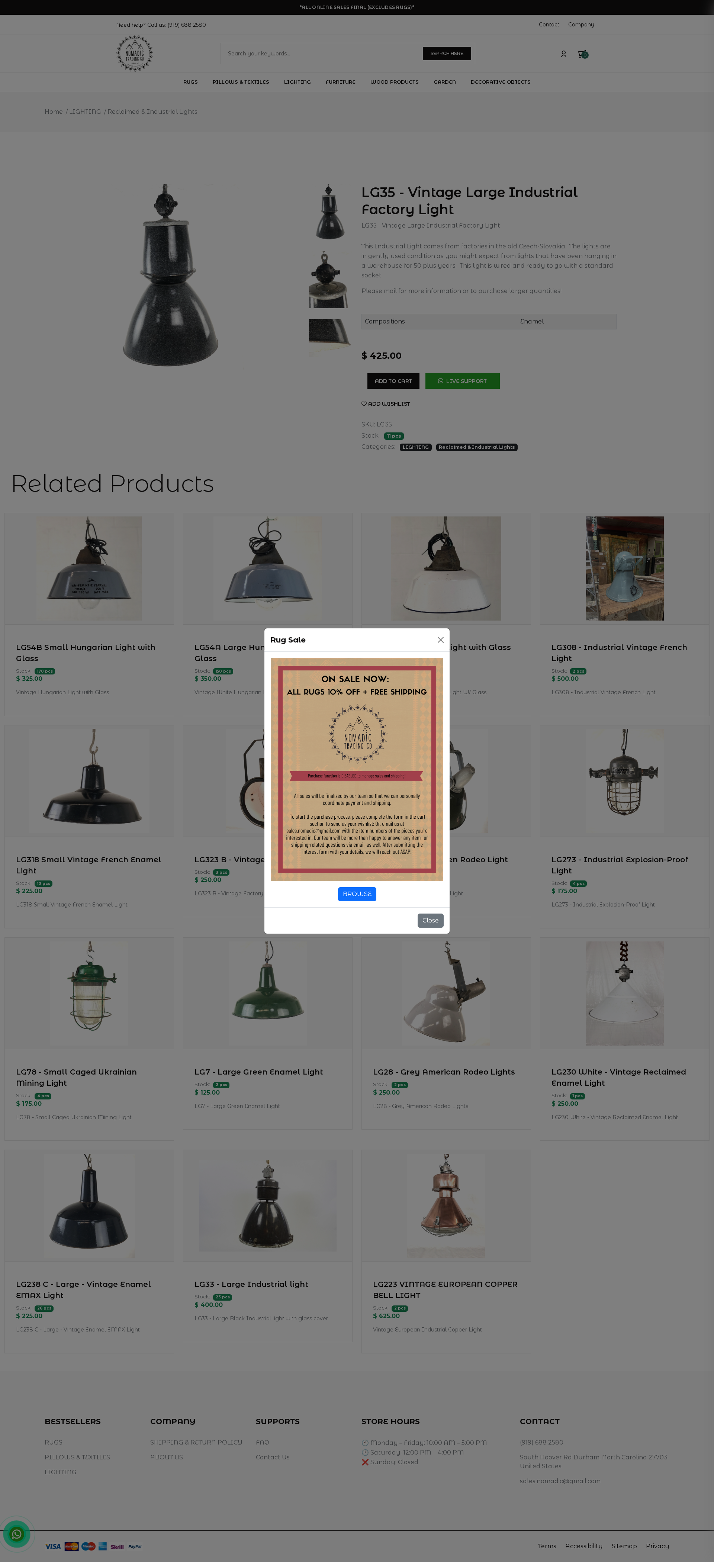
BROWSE (357, 894)
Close (430, 920)
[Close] (441, 640)
